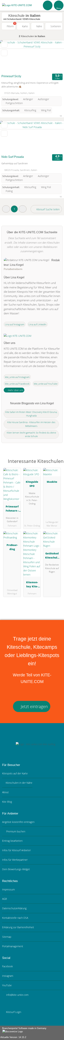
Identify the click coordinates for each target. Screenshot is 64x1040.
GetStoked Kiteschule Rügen (52, 556)
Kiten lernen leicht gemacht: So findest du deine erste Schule (31, 434)
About (5, 792)
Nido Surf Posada (12, 156)
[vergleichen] (4, 53)
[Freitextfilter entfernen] (48, 5)
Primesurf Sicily (11, 76)
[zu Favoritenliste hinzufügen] (4, 44)
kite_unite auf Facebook (17, 383)
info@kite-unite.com (17, 994)
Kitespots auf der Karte (15, 773)
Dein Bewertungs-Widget (16, 869)
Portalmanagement (12, 946)
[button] (6, 208)
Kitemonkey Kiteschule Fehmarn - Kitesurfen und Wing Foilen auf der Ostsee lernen (32, 585)
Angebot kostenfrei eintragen (18, 822)
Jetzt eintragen (34, 706)
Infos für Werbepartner (15, 859)
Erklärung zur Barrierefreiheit (18, 927)
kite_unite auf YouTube (45, 383)
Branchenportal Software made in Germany (23, 1030)
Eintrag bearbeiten (12, 840)
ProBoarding (12, 547)
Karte (24, 26)
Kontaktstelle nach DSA (15, 917)
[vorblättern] (55, 56)
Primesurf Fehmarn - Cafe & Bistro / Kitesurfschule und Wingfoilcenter (12, 509)
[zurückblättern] (9, 56)
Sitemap (6, 936)
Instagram (7, 975)
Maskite (52, 481)
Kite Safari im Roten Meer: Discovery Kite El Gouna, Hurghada (31, 413)
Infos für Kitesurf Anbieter (16, 850)
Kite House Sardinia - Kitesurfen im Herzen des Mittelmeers (31, 424)
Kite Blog (7, 801)
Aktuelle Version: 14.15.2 (13, 1037)
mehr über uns (15, 390)
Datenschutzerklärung (14, 908)
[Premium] (57, 462)
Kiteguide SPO (32, 484)
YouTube (7, 985)
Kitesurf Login (13, 1012)
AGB (4, 898)
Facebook (7, 966)
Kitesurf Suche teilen (48, 209)
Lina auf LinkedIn (37, 324)
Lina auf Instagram (14, 324)
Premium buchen (15, 831)
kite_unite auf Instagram (17, 377)
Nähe (39, 26)
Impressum (8, 889)
